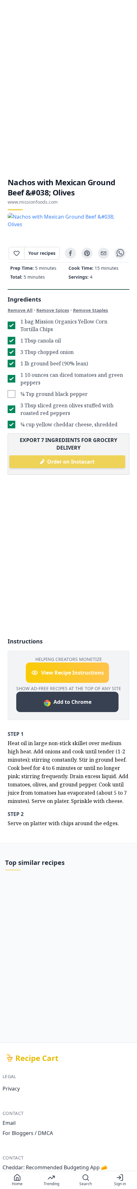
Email (9, 1122)
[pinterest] (87, 253)
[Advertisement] (68, 88)
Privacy (11, 1088)
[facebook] (70, 253)
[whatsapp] (120, 253)
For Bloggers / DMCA (28, 1133)
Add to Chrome (72, 701)
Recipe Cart (36, 1058)
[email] (103, 253)
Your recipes (41, 253)
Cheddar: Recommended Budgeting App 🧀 (55, 1167)
